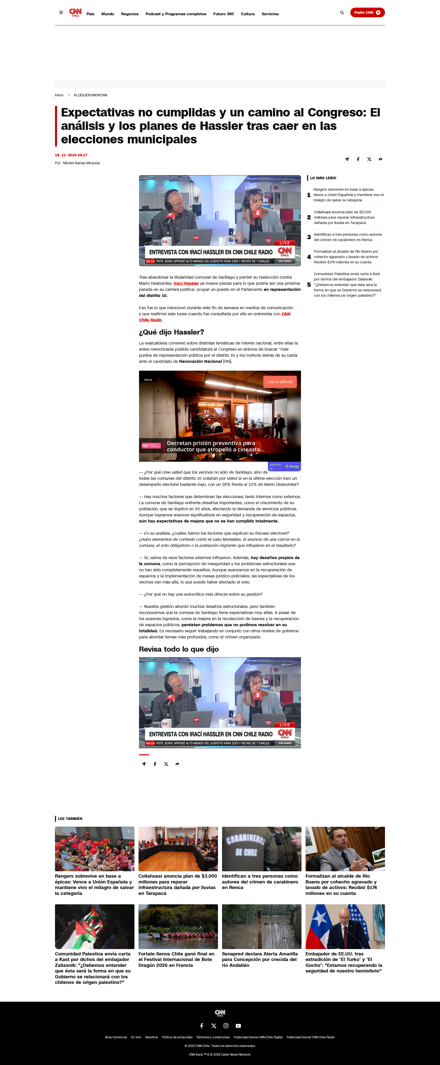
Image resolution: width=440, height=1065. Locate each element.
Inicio (59, 95)
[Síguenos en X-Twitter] (214, 1026)
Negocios (130, 14)
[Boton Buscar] (342, 12)
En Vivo (136, 1037)
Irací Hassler (186, 283)
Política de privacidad (177, 1037)
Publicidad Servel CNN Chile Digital (258, 1037)
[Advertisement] (93, 466)
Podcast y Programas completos (176, 14)
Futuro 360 (223, 14)
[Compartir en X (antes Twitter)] (369, 159)
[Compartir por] (380, 159)
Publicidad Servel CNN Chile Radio (311, 1037)
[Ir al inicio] (75, 12)
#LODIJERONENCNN (90, 95)
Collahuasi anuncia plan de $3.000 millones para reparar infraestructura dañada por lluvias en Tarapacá (344, 217)
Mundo (107, 14)
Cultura (248, 14)
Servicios (270, 14)
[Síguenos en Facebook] (202, 1026)
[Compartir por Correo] (346, 159)
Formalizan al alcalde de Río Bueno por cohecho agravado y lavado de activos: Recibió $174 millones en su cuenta (346, 257)
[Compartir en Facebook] (358, 159)
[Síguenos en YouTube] (238, 1026)
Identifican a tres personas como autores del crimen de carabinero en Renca (348, 237)
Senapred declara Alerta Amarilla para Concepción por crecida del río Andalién (260, 960)
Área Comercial (116, 1037)
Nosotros (151, 1037)
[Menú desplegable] (61, 12)
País (90, 14)
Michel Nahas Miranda (81, 163)
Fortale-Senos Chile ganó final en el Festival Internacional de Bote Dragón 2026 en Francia (176, 960)
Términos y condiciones (213, 1037)
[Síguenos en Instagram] (226, 1026)
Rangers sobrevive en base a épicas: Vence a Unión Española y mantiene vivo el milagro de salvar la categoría (348, 195)
